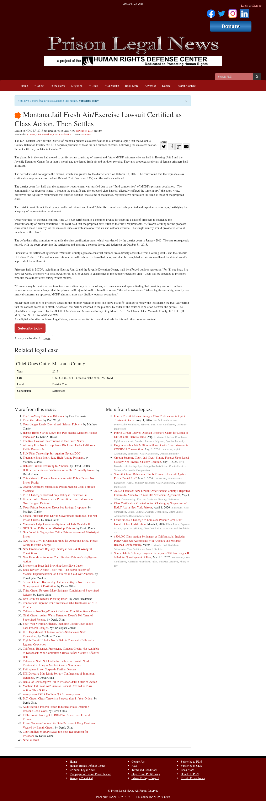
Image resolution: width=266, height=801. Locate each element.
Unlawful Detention (168, 561)
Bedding (162, 499)
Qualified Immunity (175, 441)
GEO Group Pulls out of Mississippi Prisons (49, 528)
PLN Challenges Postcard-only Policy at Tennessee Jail (55, 495)
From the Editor (32, 420)
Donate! (166, 86)
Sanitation (152, 499)
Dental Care (160, 478)
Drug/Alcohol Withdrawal (126, 424)
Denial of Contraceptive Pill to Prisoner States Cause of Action (60, 682)
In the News (57, 86)
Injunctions (176, 507)
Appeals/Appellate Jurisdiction (152, 466)
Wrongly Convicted (81, 778)
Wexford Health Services (165, 420)
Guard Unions (176, 511)
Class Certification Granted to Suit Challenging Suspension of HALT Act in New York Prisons (150, 505)
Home (24, 86)
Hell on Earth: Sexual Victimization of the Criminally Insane (59, 470)
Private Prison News (193, 778)
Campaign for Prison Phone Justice (90, 774)
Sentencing (131, 466)
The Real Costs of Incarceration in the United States (53, 441)
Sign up (256, 5)
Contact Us (138, 761)
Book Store (131, 86)
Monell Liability (154, 549)
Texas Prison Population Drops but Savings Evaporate (54, 507)
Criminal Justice (177, 466)
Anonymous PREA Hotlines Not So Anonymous (51, 694)
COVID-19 (167, 449)
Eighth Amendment (123, 441)
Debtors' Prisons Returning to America (45, 466)
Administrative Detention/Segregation (132, 515)
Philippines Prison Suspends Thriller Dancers (49, 669)
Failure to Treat (148, 424)
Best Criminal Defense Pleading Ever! (45, 599)
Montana (86, 134)
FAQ (134, 766)
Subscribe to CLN (191, 766)
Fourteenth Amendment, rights (142, 561)
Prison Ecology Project (145, 778)
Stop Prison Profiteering (146, 774)
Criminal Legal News (82, 770)
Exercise (31, 134)
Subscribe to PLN (191, 761)
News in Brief (31, 740)
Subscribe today (89, 100)
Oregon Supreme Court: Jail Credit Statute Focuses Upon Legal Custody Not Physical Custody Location (151, 460)
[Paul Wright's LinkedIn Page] (244, 12)
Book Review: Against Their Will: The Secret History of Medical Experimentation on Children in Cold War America (58, 572)
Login (244, 5)
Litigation (77, 86)
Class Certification (62, 134)
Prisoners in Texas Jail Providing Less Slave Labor (53, 565)
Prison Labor (172, 524)
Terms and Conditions (144, 770)
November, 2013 (84, 130)
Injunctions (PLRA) (132, 528)
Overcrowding (128, 499)
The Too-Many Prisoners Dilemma (43, 416)
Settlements (133, 453)
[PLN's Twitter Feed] (221, 12)
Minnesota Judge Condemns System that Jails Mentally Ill (57, 524)
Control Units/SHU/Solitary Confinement (147, 511)
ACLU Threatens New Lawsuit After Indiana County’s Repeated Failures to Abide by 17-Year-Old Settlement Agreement (152, 493)
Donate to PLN (190, 774)
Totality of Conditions (175, 436)
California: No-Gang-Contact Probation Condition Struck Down (60, 611)
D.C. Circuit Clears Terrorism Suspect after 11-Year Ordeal (57, 698)
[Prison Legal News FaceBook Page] (211, 12)
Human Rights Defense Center (87, 766)
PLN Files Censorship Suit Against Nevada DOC (51, 453)
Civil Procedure (44, 134)
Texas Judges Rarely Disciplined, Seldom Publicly (52, 424)
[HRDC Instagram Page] (233, 12)
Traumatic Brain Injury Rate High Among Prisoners (53, 457)
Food (164, 544)
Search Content (187, 86)
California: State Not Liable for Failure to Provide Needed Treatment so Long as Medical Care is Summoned (57, 663)
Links (94, 86)
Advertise (150, 86)
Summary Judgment (154, 441)
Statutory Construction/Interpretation (132, 470)
